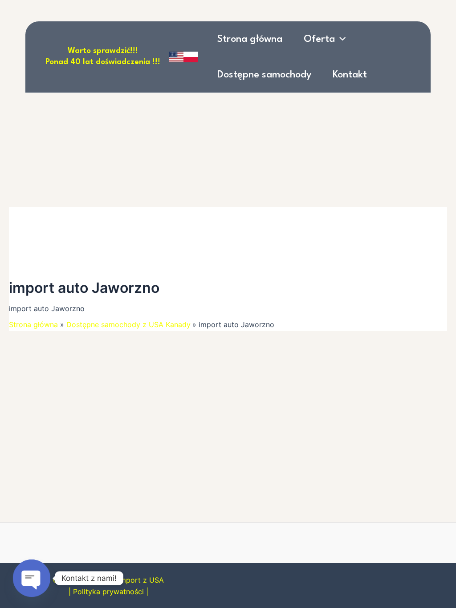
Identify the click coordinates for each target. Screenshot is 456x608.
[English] (176, 57)
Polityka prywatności (108, 591)
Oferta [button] (319, 39)
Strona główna (249, 39)
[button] (340, 39)
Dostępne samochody (264, 75)
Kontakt (350, 75)
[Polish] (190, 57)
